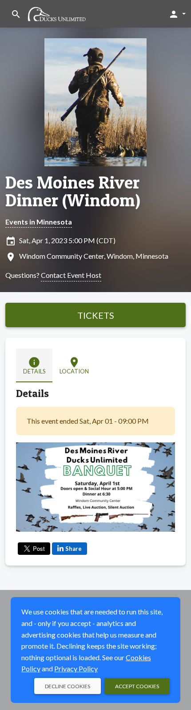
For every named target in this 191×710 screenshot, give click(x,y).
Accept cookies (137, 686)
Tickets (95, 315)
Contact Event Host (71, 275)
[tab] (34, 365)
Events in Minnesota (38, 221)
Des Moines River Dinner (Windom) (72, 191)
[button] (177, 13)
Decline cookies (67, 686)
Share (73, 548)
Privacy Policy (76, 668)
